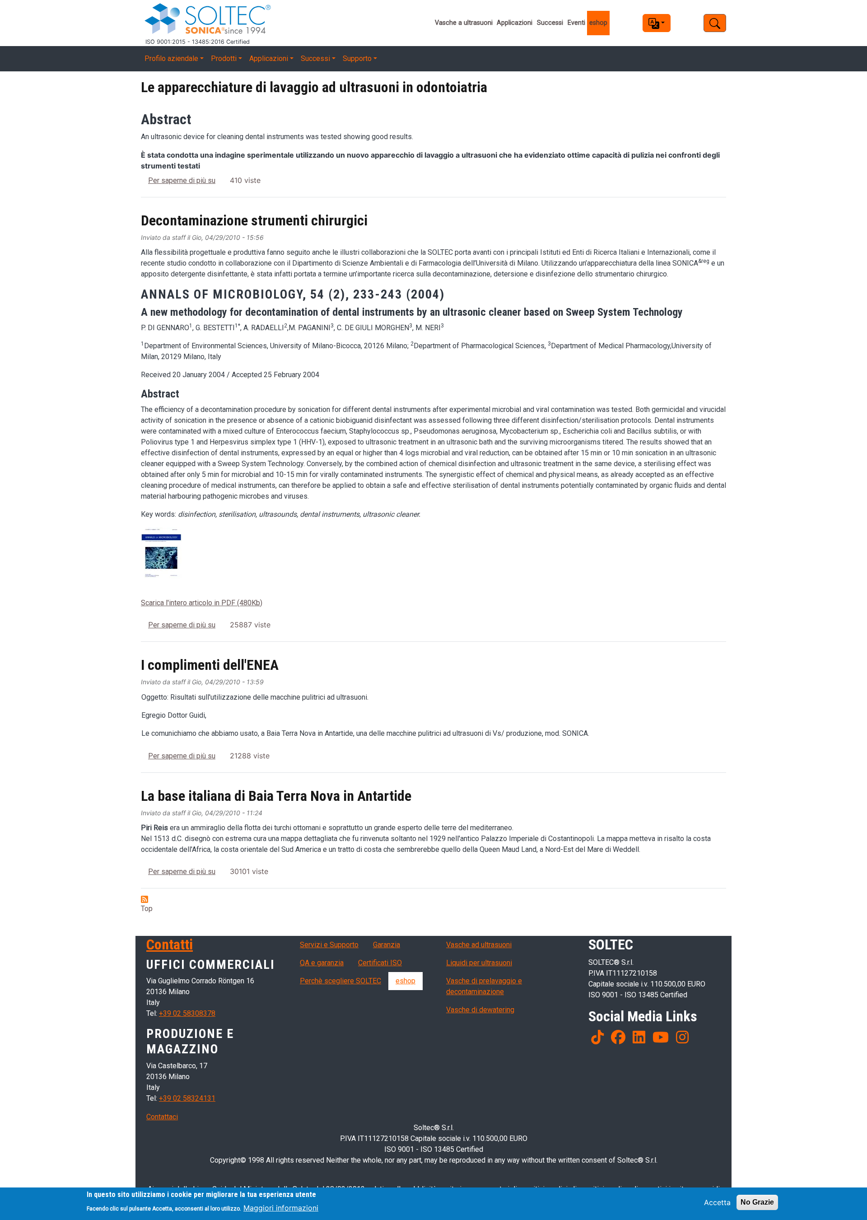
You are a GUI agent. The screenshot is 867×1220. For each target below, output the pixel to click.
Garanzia (386, 944)
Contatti (169, 944)
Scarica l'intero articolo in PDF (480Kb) (201, 602)
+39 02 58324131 (187, 1098)
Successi (550, 23)
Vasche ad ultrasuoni (479, 944)
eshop (598, 23)
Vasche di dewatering (480, 1009)
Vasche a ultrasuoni (464, 23)
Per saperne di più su (181, 180)
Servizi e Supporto (329, 944)
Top (147, 908)
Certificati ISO (380, 962)
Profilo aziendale (171, 58)
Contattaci (162, 1116)
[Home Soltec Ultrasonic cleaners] (270, 18)
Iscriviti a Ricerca (144, 899)
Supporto (357, 58)
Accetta (717, 1202)
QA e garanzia (322, 962)
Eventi (576, 23)
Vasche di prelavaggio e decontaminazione (484, 986)
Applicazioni (514, 23)
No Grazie (757, 1202)
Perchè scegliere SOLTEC (340, 981)
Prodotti (224, 58)
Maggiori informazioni (280, 1207)
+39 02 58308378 (187, 1013)
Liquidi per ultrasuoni (479, 962)
